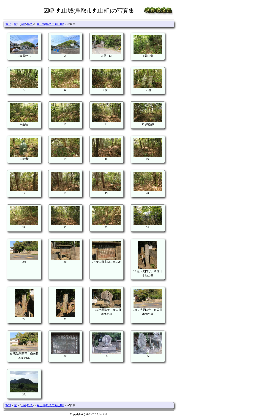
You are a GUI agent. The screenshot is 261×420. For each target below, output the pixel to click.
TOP (8, 24)
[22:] (65, 224)
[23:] (106, 224)
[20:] (148, 190)
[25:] (24, 258)
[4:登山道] (148, 52)
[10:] (65, 121)
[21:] (24, 224)
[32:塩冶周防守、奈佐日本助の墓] (148, 306)
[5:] (24, 87)
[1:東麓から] (24, 52)
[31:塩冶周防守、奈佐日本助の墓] (106, 306)
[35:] (106, 352)
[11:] (106, 121)
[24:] (148, 224)
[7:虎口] (106, 87)
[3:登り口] (106, 52)
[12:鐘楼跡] (148, 121)
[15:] (106, 155)
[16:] (148, 155)
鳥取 (30, 24)
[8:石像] (148, 87)
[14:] (65, 155)
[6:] (65, 87)
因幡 (23, 24)
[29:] (24, 316)
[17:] (24, 190)
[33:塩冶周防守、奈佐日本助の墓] (24, 350)
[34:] (65, 352)
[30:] (65, 316)
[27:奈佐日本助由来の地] (106, 258)
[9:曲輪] (24, 121)
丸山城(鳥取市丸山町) (50, 24)
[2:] (65, 52)
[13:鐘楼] (24, 155)
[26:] (65, 258)
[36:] (148, 352)
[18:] (65, 190)
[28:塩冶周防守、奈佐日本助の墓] (147, 268)
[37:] (24, 391)
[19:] (106, 190)
